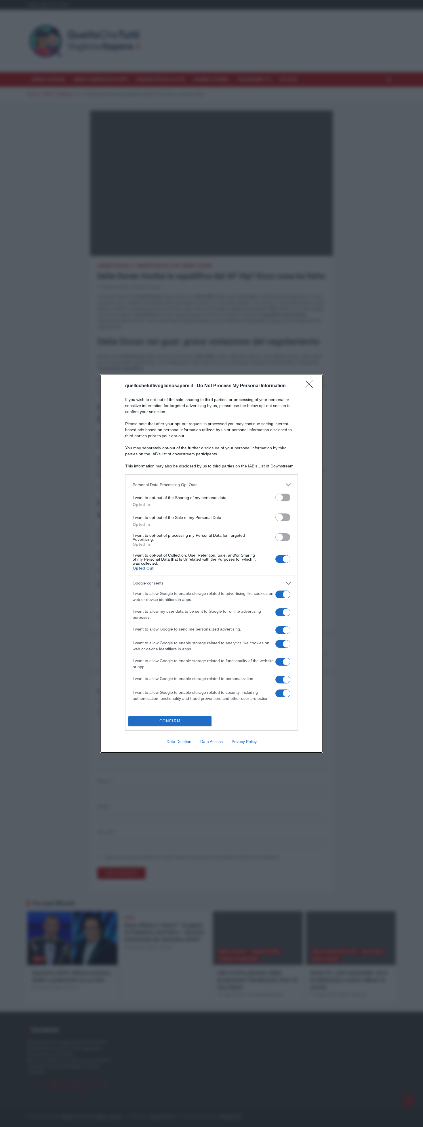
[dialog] (211, 563)
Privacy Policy (244, 741)
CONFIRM (170, 721)
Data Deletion (179, 741)
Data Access (211, 741)
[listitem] (211, 485)
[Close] (311, 386)
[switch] (282, 497)
